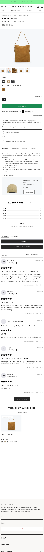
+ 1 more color (13, 441)
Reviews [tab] (5, 236)
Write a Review (26, 247)
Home (4, 15)
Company (6, 544)
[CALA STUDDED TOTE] (11, 423)
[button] (22, 18)
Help (3, 537)
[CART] (42, 6)
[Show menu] (2, 6)
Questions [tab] (14, 236)
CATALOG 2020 (11, 15)
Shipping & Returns (37, 115)
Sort (27, 255)
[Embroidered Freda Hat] (12, 186)
